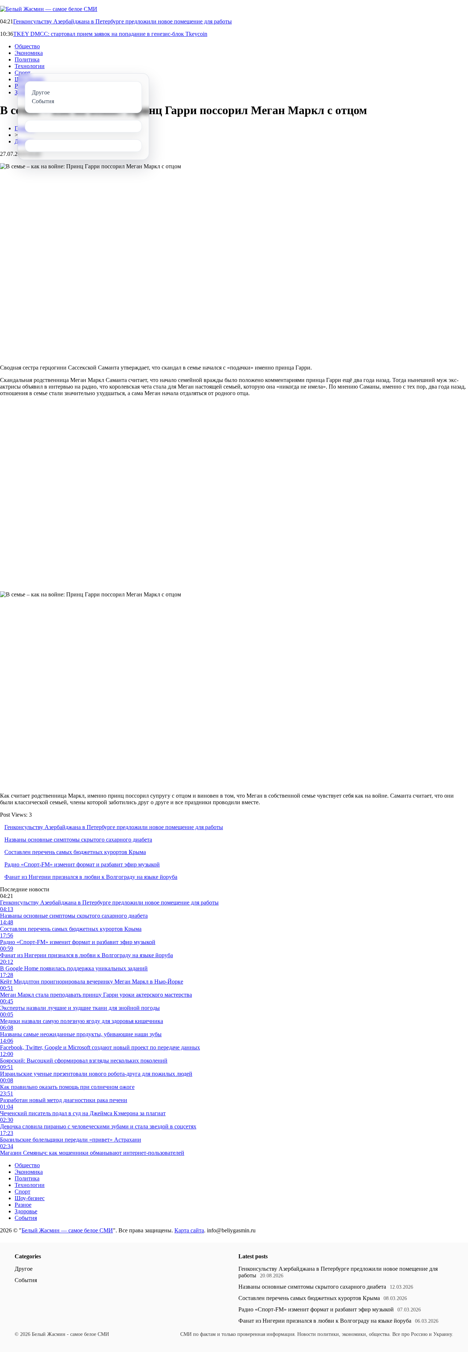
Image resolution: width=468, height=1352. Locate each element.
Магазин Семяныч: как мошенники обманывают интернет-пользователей (92, 1153)
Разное (23, 1205)
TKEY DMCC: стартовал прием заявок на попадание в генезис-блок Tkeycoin (110, 34)
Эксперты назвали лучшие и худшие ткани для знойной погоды (80, 1008)
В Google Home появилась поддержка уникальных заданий (74, 968)
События (26, 1218)
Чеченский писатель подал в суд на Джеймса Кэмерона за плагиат (83, 1113)
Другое (24, 1269)
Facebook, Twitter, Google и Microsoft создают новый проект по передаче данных (100, 1047)
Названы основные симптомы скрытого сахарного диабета (78, 839)
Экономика (29, 53)
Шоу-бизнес (30, 1198)
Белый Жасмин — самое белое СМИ (67, 1230)
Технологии (30, 66)
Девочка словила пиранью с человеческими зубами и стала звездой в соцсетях (98, 1126)
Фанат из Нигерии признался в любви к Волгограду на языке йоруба (90, 877)
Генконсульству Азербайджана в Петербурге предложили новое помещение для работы (122, 21)
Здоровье (26, 1211)
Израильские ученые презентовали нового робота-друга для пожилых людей (96, 1074)
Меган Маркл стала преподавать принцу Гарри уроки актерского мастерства (96, 995)
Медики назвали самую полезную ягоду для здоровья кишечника (81, 1021)
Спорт (22, 73)
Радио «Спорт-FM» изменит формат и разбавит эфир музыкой (82, 864)
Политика (27, 59)
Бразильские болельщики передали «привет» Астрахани (70, 1139)
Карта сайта (189, 1230)
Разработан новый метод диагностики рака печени (63, 1100)
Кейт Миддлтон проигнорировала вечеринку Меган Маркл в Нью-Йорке (91, 981)
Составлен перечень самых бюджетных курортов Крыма (75, 852)
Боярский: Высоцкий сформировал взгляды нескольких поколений (83, 1060)
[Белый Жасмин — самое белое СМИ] (48, 9)
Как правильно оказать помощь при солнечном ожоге (67, 1087)
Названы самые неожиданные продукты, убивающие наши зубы (81, 1034)
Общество (27, 46)
